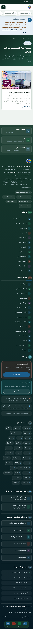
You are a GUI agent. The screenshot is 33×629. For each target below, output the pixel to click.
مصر (27, 438)
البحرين (26, 433)
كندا (12, 468)
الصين (15, 483)
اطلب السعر (16, 375)
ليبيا (18, 453)
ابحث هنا (14, 30)
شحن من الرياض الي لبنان (21, 593)
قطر (7, 428)
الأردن (17, 443)
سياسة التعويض (13, 612)
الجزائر (26, 453)
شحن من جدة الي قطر (21, 582)
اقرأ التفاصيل (25, 107)
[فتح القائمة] (3, 7)
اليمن (26, 448)
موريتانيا (25, 458)
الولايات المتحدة (23, 468)
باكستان (7, 473)
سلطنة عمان (15, 433)
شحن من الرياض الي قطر (21, 577)
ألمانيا (6, 458)
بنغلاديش (25, 483)
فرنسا (26, 463)
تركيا (19, 438)
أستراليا (26, 473)
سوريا (26, 443)
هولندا (8, 463)
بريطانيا (15, 458)
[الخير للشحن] (29, 7)
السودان (8, 453)
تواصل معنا (5, 617)
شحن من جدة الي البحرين (21, 598)
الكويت (16, 428)
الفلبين (26, 478)
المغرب (17, 448)
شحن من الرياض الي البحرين (20, 588)
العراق (9, 443)
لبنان (10, 438)
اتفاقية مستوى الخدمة (25, 612)
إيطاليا (17, 463)
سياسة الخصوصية (15, 617)
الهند (16, 473)
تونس (8, 448)
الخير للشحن (29, 38)
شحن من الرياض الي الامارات (20, 572)
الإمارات (26, 428)
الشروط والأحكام (27, 617)
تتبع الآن (16, 391)
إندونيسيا (16, 478)
